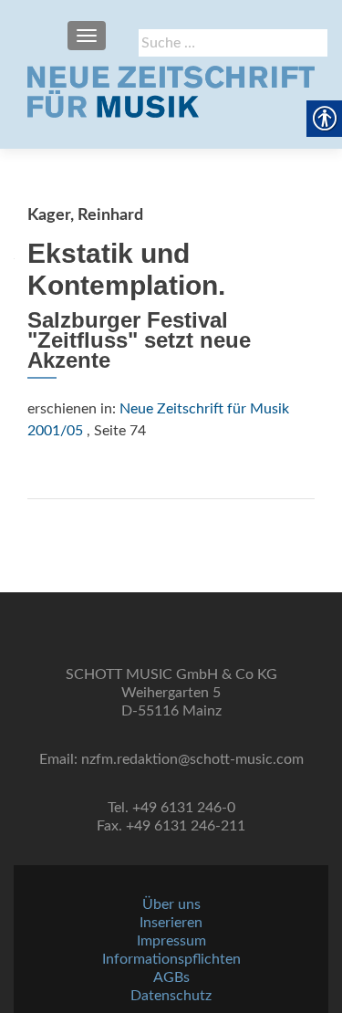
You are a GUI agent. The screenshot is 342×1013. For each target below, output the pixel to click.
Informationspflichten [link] (171, 959)
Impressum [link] (171, 941)
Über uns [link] (171, 904)
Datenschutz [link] (171, 995)
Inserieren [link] (171, 922)
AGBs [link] (171, 977)
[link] (171, 91)
